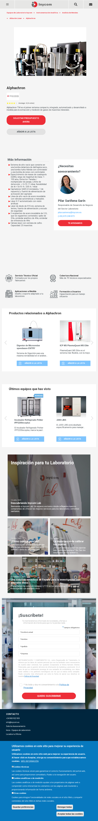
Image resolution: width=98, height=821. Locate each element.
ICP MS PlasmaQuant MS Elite (74, 345)
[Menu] (7, 3)
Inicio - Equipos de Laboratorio (18, 730)
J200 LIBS (61, 420)
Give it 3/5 (12, 103)
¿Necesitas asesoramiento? (69, 168)
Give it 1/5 (8, 103)
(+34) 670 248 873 (66, 216)
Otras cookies (19, 793)
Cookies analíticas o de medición (28, 778)
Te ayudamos (75, 223)
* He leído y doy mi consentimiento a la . (46, 686)
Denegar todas (65, 807)
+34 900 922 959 (13, 718)
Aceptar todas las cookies (70, 814)
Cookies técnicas (21, 766)
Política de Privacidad (31, 676)
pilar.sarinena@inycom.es (69, 212)
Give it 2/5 (10, 103)
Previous (5, 344)
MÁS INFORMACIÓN (30, 761)
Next (92, 344)
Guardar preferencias (23, 807)
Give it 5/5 (16, 103)
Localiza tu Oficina (13, 734)
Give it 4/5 (14, 103)
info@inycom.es (12, 722)
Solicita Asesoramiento (15, 726)
